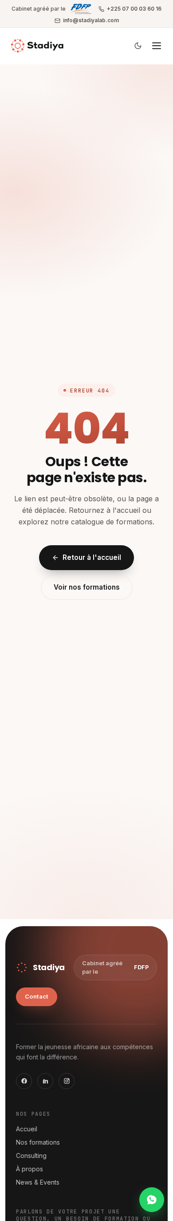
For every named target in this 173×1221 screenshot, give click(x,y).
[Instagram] (67, 1081)
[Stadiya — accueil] (37, 46)
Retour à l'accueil (92, 557)
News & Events (37, 1182)
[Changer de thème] (137, 45)
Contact (36, 996)
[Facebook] (24, 1081)
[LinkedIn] (45, 1081)
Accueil (26, 1129)
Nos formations (38, 1142)
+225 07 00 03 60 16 (134, 8)
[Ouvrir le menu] (156, 45)
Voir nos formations (87, 587)
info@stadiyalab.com (91, 20)
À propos (29, 1169)
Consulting (31, 1155)
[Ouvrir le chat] (151, 1199)
